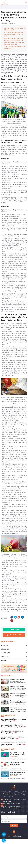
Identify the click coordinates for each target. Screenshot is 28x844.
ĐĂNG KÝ (14, 825)
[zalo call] (4, 834)
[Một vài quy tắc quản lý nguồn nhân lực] (14, 766)
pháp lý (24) (4, 657)
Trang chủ (11, 7)
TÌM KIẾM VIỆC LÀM (15, 629)
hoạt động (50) (5, 653)
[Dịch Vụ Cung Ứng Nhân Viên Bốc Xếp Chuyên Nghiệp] (14, 696)
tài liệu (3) (4, 660)
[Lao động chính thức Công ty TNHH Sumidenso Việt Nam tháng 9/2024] (14, 726)
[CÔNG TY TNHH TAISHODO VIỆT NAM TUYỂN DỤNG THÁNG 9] (14, 738)
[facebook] (14, 831)
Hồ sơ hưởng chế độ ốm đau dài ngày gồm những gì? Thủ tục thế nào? (13, 34)
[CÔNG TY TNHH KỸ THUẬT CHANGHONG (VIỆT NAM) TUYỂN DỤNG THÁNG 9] (14, 744)
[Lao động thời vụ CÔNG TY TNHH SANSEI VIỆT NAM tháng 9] (14, 720)
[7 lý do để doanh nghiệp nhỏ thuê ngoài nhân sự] (14, 756)
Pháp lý (17, 7)
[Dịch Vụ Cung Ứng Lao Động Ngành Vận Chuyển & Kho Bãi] (14, 682)
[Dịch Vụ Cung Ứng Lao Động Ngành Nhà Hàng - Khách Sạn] (14, 689)
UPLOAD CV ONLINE (15, 635)
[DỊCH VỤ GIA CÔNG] (14, 709)
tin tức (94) (4, 645)
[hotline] (4, 840)
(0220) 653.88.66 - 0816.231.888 (11, 803)
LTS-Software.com (16, 836)
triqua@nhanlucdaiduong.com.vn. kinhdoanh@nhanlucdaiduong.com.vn (13, 807)
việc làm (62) (5, 649)
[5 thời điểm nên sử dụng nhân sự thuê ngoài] (14, 775)
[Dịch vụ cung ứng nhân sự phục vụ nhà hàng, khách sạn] (14, 703)
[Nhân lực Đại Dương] (4, 2)
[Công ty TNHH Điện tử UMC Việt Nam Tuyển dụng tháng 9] (14, 732)
